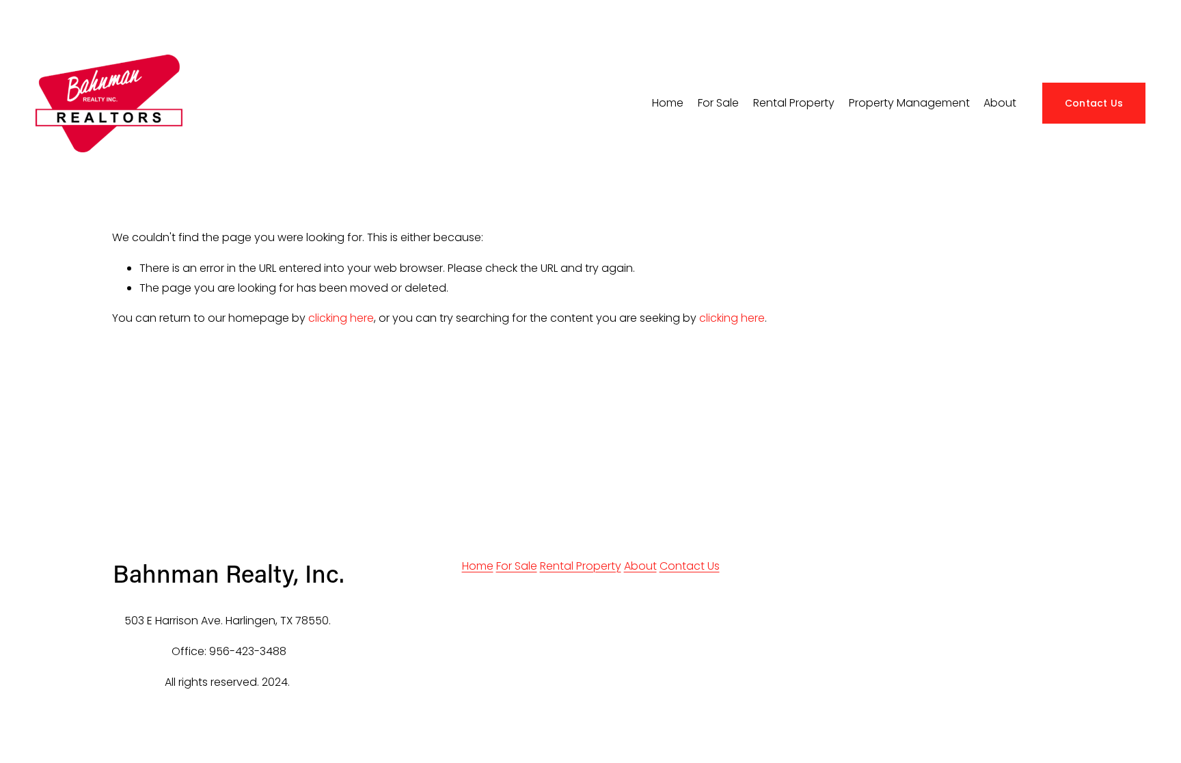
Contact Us (1094, 103)
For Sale (516, 566)
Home (667, 103)
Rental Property (580, 566)
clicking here (341, 318)
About (999, 103)
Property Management (909, 103)
